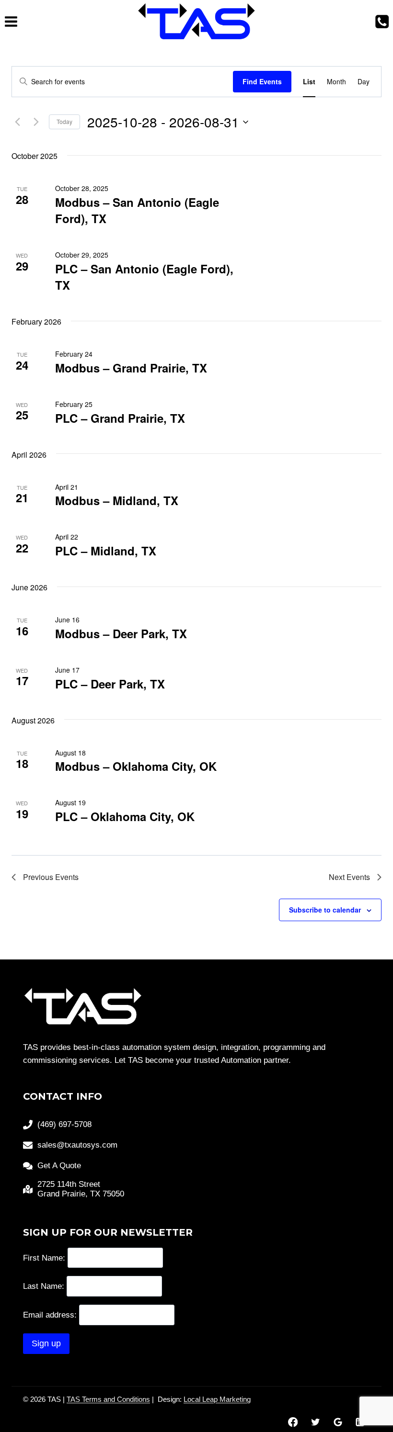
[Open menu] (11, 21)
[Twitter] (315, 1422)
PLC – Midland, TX (105, 550)
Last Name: (43, 1286)
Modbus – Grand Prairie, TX (131, 368)
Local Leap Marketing (217, 1399)
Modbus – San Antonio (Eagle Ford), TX (137, 210)
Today (64, 121)
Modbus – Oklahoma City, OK (136, 766)
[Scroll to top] (369, 1393)
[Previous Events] (17, 122)
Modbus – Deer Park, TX (121, 633)
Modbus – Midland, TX (116, 500)
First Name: (44, 1257)
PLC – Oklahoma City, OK (125, 816)
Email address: (51, 1314)
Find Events (262, 81)
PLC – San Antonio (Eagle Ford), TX (144, 276)
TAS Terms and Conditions (108, 1399)
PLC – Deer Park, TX (110, 684)
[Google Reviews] (337, 1422)
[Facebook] (292, 1422)
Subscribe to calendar (325, 909)
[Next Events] (36, 122)
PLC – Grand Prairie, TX (120, 418)
